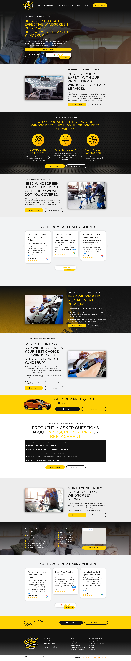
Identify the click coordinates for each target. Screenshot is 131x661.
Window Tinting (49, 5)
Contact (86, 5)
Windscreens (61, 5)
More (46, 249)
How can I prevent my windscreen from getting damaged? (47, 453)
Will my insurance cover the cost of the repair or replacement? (49, 449)
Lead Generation (103, 657)
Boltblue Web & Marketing (90, 657)
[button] (23, 246)
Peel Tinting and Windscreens (32, 657)
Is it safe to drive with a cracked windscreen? (43, 445)
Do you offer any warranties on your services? (43, 460)
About (40, 5)
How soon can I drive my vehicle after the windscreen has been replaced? (52, 456)
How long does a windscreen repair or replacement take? (47, 442)
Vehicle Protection (74, 5)
